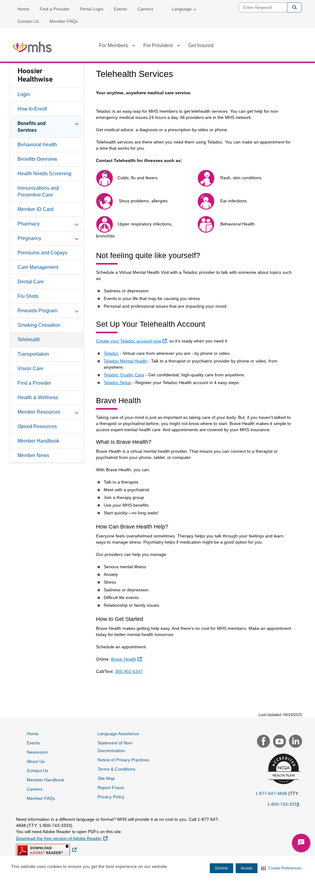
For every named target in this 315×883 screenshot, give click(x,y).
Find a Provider (55, 8)
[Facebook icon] (263, 741)
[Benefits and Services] (76, 123)
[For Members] (133, 46)
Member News (33, 455)
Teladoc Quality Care (124, 374)
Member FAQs (64, 21)
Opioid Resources (37, 426)
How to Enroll (32, 108)
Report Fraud (111, 787)
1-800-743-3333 (283, 804)
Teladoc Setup (117, 382)
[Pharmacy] (76, 223)
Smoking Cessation (39, 325)
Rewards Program (37, 310)
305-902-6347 (129, 671)
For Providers (158, 45)
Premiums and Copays (42, 252)
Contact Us (28, 21)
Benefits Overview (37, 159)
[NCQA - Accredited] (283, 769)
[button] (281, 868)
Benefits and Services (32, 126)
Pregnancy (29, 238)
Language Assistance (118, 733)
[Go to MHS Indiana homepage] (33, 46)
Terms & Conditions (116, 769)
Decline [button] (221, 868)
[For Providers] (178, 46)
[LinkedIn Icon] (295, 741)
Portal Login (91, 8)
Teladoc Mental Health (125, 360)
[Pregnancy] (76, 238)
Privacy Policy (111, 796)
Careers (145, 8)
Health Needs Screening (44, 173)
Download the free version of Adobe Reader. (62, 838)
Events (120, 8)
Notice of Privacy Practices (123, 759)
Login (24, 94)
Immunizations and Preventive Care (38, 191)
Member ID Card (36, 209)
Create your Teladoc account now (132, 340)
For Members (113, 45)
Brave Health (127, 659)
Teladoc (111, 353)
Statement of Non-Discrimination (115, 746)
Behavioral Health (37, 144)
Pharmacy (29, 223)
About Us (36, 761)
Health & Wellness (38, 397)
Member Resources (39, 412)
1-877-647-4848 (271, 793)
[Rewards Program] (76, 310)
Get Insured (200, 45)
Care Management (38, 267)
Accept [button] (246, 868)
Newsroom (37, 752)
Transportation (33, 354)
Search (294, 7)
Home (23, 8)
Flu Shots (28, 296)
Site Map (106, 778)
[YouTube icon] (279, 741)
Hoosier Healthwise (35, 75)
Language (182, 8)
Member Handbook (38, 441)
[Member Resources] (76, 411)
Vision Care (30, 368)
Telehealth (29, 339)
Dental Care (31, 281)
